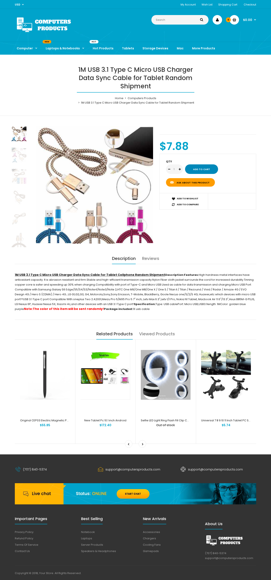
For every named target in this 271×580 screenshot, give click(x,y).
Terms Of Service (26, 545)
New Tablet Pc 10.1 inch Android (105, 420)
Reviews (150, 258)
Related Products (114, 334)
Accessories (151, 532)
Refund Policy (24, 538)
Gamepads (151, 551)
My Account (188, 4)
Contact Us (22, 551)
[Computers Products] (53, 33)
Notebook (88, 532)
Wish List (207, 4)
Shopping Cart (227, 4)
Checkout (250, 4)
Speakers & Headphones (98, 551)
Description (124, 258)
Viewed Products (157, 334)
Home (119, 98)
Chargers (149, 538)
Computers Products (142, 98)
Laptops (86, 538)
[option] (94, 185)
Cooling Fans (152, 545)
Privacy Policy (24, 532)
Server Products (92, 545)
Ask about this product (193, 182)
